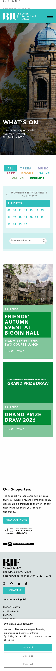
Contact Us (14, 590)
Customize (28, 656)
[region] (28, 645)
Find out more (16, 520)
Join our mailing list (14, 599)
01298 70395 (44, 576)
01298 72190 (23, 572)
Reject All (28, 664)
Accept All (28, 648)
